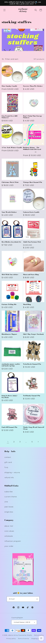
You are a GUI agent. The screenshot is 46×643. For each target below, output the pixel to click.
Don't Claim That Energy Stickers (32, 117)
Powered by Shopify (25, 635)
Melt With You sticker (10, 274)
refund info (9, 478)
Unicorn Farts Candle (31, 212)
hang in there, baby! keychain (9, 396)
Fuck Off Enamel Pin (9, 427)
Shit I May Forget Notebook (33, 334)
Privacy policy (11, 638)
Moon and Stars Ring (31, 274)
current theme (10, 497)
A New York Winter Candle (12, 147)
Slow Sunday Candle (9, 86)
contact (7, 457)
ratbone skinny (13, 635)
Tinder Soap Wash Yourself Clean (33, 428)
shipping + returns (12, 472)
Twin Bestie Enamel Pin (32, 364)
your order (8, 546)
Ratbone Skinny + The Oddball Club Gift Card (32, 148)
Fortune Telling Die (9, 304)
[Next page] (38, 441)
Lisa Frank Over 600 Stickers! (9, 117)
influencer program (12, 541)
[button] (4, 10)
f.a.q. (6, 467)
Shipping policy (36, 638)
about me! (8, 526)
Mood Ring (27, 304)
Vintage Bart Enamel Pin (32, 182)
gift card (8, 462)
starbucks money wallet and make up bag (11, 365)
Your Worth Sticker (9, 212)
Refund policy (39, 635)
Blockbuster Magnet (9, 334)
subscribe (8, 492)
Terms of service (23, 638)
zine (6, 502)
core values (9, 531)
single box (8, 512)
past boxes (8, 507)
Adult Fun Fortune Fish (32, 242)
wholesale (8, 536)
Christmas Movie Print (10, 182)
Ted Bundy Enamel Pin (31, 396)
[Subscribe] (36, 599)
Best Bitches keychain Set (11, 242)
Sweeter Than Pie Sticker (33, 86)
